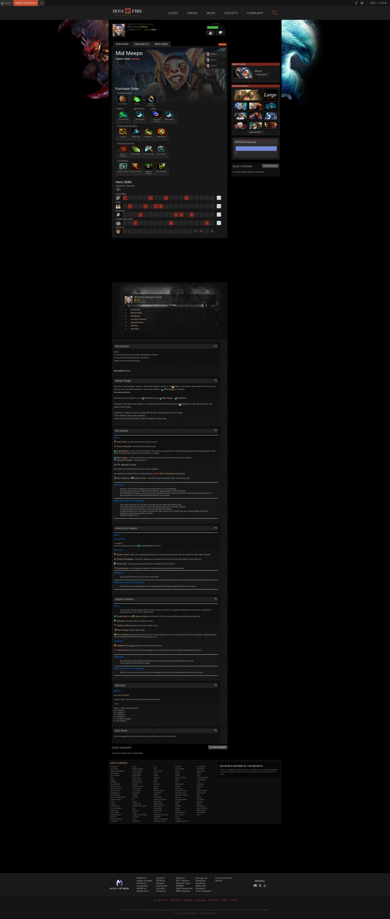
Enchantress (137, 782)
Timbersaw (201, 771)
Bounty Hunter (116, 788)
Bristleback (115, 793)
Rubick (177, 786)
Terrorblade (201, 767)
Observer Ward (141, 616)
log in (124, 753)
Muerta (156, 795)
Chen (113, 801)
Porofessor (141, 883)
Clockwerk (115, 806)
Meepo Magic (136, 313)
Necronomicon (122, 568)
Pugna (177, 775)
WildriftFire (141, 888)
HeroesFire (161, 891)
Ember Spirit (136, 780)
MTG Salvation (182, 880)
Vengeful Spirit (202, 790)
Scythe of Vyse (140, 478)
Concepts (231, 13)
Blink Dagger (169, 389)
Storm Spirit (179, 815)
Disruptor (114, 821)
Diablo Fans (201, 886)
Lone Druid (158, 771)
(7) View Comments (218, 747)
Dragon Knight (137, 769)
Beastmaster (115, 784)
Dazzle (113, 817)
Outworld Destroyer (161, 815)
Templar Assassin (181, 821)
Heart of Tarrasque (167, 474)
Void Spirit (200, 799)
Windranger (201, 806)
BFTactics (180, 878)
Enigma (135, 784)
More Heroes (255, 132)
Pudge (177, 773)
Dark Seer (115, 810)
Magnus (157, 778)
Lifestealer (136, 821)
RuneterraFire (143, 891)
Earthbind (148, 398)
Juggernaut (136, 804)
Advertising (188, 900)
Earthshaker (137, 775)
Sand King (179, 788)
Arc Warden (115, 775)
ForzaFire (160, 888)
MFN (7, 3)
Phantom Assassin (160, 819)
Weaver (199, 804)
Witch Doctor (201, 810)
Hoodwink (136, 793)
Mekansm (120, 621)
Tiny (198, 775)
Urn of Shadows (123, 635)
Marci (156, 780)
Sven (177, 817)
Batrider (114, 782)
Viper (198, 795)
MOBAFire (141, 878)
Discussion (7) (142, 44)
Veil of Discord (122, 650)
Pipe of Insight (122, 630)
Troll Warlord (201, 780)
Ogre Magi (157, 808)
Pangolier (157, 817)
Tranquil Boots (122, 451)
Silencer (178, 797)
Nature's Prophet (160, 799)
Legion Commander (139, 815)
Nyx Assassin (159, 806)
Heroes (192, 13)
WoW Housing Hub (184, 888)
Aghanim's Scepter (124, 460)
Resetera (160, 883)
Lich (133, 819)
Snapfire (178, 806)
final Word (135, 329)
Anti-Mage (114, 773)
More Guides (161, 44)
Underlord (200, 784)
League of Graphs (144, 880)
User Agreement (160, 900)
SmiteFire (160, 878)
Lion (155, 769)
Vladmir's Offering (123, 625)
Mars (156, 782)
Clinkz (113, 804)
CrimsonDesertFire (223, 878)
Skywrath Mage (181, 799)
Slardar (178, 801)
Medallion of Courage (125, 646)
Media (211, 13)
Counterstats (142, 886)
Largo (134, 812)
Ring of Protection (124, 446)
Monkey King (158, 790)
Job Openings (200, 900)
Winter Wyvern (202, 808)
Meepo (135, 58)
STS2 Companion (203, 891)
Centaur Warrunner (118, 797)
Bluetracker (201, 880)
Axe (112, 778)
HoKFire (218, 880)
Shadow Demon (181, 790)
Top (215, 346)
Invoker (135, 797)
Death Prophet (116, 819)
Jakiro (134, 801)
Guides (173, 13)
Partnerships (214, 900)
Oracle (156, 812)
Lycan (156, 775)
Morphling (157, 793)
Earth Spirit (136, 773)
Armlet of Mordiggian (125, 559)
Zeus (198, 815)
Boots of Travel (122, 555)
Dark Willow (115, 812)
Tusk (198, 782)
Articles (234, 900)
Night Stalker (158, 804)
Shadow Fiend (180, 793)
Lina (155, 767)
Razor (177, 780)
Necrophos (158, 801)
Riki (176, 782)
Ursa (198, 788)
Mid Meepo (135, 316)
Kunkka (135, 810)
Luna (155, 773)
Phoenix (178, 767)
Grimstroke (136, 788)
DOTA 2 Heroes (118, 763)
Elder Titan (136, 778)
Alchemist (114, 769)
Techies (178, 819)
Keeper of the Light (139, 806)
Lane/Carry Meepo (138, 319)
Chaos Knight (116, 799)
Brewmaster (115, 790)
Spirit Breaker (180, 812)
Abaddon (114, 767)
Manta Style (121, 564)
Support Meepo (137, 322)
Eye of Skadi (121, 478)
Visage (199, 797)
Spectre (178, 810)
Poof (176, 386)
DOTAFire (160, 880)
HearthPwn (200, 883)
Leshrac (135, 817)
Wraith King (201, 812)
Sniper (177, 808)
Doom (134, 767)
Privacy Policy (175, 900)
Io (133, 799)
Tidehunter (200, 769)
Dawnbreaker (116, 815)
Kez (133, 808)
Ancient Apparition (117, 771)
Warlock (200, 801)
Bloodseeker (115, 786)
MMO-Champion (183, 891)
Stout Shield (121, 442)
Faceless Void (137, 786)
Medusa (157, 784)
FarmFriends (161, 886)
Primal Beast (179, 769)
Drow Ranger (137, 771)
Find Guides (262, 75)
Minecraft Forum (183, 883)
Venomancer (201, 793)
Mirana (156, 788)
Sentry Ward (121, 616)
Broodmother (116, 795)
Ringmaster (179, 784)
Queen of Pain (180, 778)
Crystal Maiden (116, 808)
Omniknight (158, 810)
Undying (200, 786)
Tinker (199, 773)
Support (225, 900)
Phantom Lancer (160, 821)
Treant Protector (203, 778)
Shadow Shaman (181, 795)
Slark (177, 804)
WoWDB (179, 886)
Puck (177, 771)
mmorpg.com (201, 878)
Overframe (200, 888)
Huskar (135, 795)
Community (255, 13)
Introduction (135, 310)
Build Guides (122, 44)
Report (222, 44)
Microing (134, 326)
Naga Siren (158, 797)
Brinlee (144, 27)
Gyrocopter (136, 790)
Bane (113, 780)
